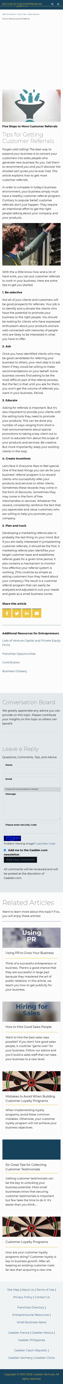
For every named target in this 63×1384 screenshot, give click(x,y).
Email (9, 779)
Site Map (13, 1289)
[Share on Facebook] (6, 613)
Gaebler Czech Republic (30, 1350)
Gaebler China (45, 1358)
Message (11, 794)
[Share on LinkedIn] (26, 613)
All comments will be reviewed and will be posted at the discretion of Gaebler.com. (31, 874)
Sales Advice (33, 14)
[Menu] (58, 4)
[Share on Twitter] (16, 613)
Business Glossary (14, 671)
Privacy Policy (22, 1297)
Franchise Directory (30, 1307)
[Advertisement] (31, 55)
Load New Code (45, 843)
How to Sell (22, 14)
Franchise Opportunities (19, 653)
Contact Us (42, 1297)
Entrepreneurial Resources (30, 1315)
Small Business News (31, 1322)
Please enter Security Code (21, 824)
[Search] (52, 4)
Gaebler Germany (20, 1358)
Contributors (11, 662)
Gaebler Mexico (42, 1332)
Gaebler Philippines (31, 1340)
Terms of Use (45, 1289)
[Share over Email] (36, 613)
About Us (28, 1289)
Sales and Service (9, 14)
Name (9, 765)
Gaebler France (19, 1332)
